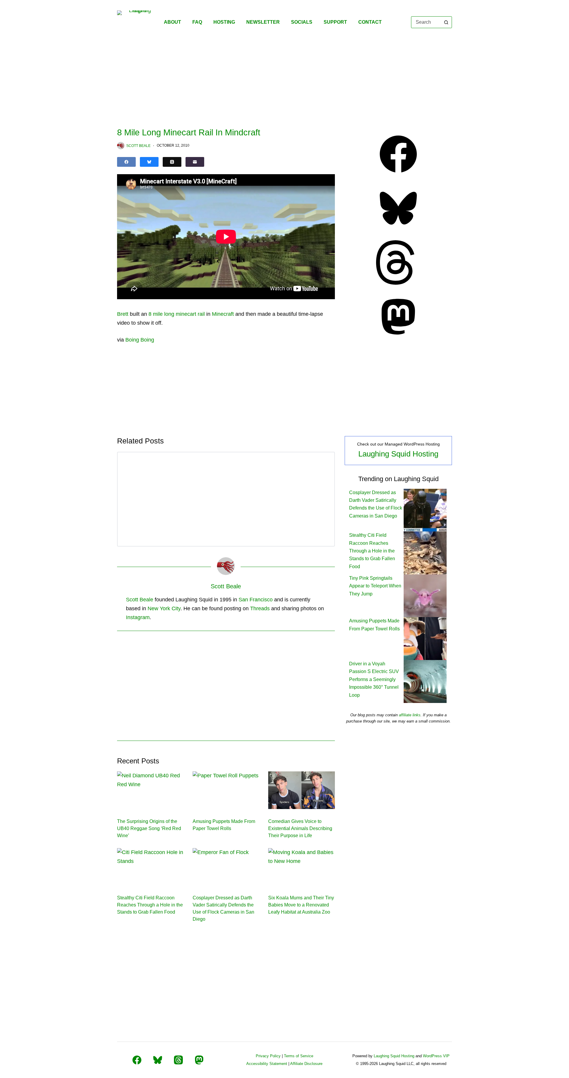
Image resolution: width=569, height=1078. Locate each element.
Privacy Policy (268, 1056)
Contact (370, 22)
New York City (164, 608)
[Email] (195, 162)
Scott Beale (139, 600)
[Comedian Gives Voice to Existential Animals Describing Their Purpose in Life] (301, 790)
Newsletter (263, 22)
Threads (260, 608)
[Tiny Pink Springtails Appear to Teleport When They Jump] (425, 595)
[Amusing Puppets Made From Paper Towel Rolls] (226, 790)
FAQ (197, 22)
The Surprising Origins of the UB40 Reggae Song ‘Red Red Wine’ (149, 828)
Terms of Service (298, 1056)
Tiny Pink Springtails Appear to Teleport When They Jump (375, 586)
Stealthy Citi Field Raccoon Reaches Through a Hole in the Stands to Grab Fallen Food (150, 904)
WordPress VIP (436, 1056)
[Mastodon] (398, 337)
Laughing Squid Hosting (398, 453)
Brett (122, 314)
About (172, 22)
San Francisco (256, 600)
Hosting (224, 22)
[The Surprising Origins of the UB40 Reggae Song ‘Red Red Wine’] (150, 790)
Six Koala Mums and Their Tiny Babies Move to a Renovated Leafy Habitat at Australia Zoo (301, 904)
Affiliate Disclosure (306, 1063)
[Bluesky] (149, 162)
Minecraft (223, 314)
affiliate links (410, 715)
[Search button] (446, 22)
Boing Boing (139, 340)
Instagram (138, 617)
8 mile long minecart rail (176, 314)
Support (335, 22)
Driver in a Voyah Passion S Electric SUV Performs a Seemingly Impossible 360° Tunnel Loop (374, 679)
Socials (301, 22)
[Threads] (172, 162)
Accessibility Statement (266, 1063)
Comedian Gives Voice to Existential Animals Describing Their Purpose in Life (300, 828)
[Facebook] (126, 162)
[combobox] (426, 22)
